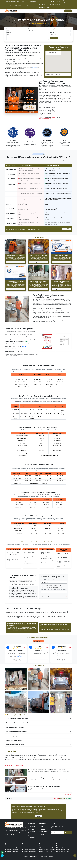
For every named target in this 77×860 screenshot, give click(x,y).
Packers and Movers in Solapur (12, 849)
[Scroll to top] (74, 855)
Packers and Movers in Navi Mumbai (47, 849)
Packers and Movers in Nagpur (29, 845)
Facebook (62, 798)
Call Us (67, 228)
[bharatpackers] (61, 1)
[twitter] (53, 1)
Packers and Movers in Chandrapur (13, 845)
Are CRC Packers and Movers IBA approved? (16, 731)
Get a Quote (68, 11)
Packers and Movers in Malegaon (13, 847)
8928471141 (24, 1)
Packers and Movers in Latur (63, 849)
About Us (60, 4)
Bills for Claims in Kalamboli (61, 262)
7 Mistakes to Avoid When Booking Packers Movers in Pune (44, 786)
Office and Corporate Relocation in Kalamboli (38, 289)
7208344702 (60, 826)
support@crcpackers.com (13, 1)
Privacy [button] (48, 10)
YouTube (56, 798)
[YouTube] (11, 834)
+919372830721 (55, 828)
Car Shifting (31, 829)
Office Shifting (32, 828)
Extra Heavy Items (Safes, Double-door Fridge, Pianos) (53, 589)
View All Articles (68, 794)
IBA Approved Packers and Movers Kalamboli (16, 289)
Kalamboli (34, 67)
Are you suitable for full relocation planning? (17, 723)
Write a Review (38, 641)
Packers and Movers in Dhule (29, 844)
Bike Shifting (32, 831)
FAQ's (42, 832)
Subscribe (68, 832)
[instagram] (55, 1)
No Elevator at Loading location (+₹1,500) (52, 585)
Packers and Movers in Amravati (63, 844)
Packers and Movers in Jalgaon (29, 851)
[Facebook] (51, 1)
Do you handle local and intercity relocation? (17, 718)
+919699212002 (63, 828)
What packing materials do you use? (15, 744)
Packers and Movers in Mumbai (29, 849)
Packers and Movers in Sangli (63, 851)
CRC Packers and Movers (32, 856)
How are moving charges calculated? (15, 736)
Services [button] (43, 10)
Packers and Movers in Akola (63, 845)
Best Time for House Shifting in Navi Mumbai (40, 778)
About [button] (38, 10)
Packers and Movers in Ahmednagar (47, 847)
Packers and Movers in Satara (12, 851)
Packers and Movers (31, 833)
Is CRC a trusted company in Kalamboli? (15, 727)
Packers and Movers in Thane (46, 845)
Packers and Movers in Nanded (46, 844)
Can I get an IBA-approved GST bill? (14, 740)
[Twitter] (7, 834)
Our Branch (54, 10)
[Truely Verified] (13, 834)
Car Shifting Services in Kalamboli (38, 262)
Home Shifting (32, 826)
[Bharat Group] (15, 834)
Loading (31, 835)
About (42, 828)
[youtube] (57, 1)
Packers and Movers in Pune (12, 844)
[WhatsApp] (2, 852)
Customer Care (53, 4)
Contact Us (60, 10)
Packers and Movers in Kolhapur (30, 847)
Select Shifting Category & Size (48, 579)
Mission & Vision (44, 831)
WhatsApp (68, 798)
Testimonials (43, 829)
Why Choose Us (44, 4)
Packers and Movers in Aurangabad (47, 851)
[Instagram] (9, 834)
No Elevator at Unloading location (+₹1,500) (53, 587)
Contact (42, 834)
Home (34, 10)
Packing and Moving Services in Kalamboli (61, 289)
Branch (34, 23)
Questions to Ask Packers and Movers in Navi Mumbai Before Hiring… (47, 769)
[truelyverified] (59, 1)
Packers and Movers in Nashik (63, 847)
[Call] (2, 855)
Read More (19, 656)
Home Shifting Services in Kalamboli (15, 262)
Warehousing (32, 837)
